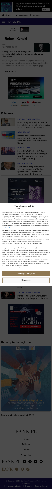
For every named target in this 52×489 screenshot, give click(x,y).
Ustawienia (26, 280)
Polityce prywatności (9, 227)
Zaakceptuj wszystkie (26, 273)
